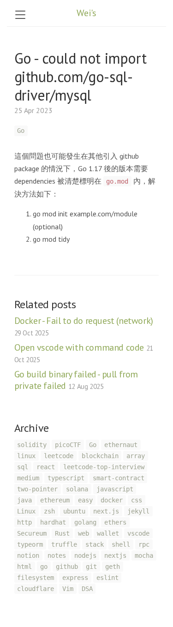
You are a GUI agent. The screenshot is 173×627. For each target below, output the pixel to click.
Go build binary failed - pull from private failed (76, 380)
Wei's (86, 13)
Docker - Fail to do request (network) (83, 326)
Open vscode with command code (83, 352)
